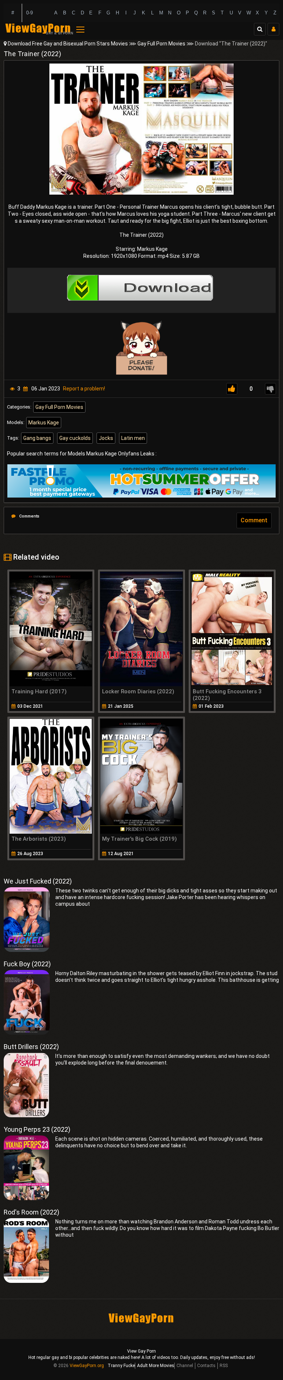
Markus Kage (43, 423)
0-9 (29, 13)
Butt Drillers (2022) (31, 1047)
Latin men (133, 438)
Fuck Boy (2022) (27, 964)
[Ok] (231, 388)
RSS (224, 1365)
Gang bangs (37, 438)
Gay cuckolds (75, 438)
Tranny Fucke (121, 1365)
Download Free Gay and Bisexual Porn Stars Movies (68, 44)
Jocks (106, 438)
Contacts (206, 1365)
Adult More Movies (155, 1365)
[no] (270, 388)
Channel (185, 1365)
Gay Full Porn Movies (161, 44)
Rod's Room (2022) (31, 1212)
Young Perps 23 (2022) (37, 1129)
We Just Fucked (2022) (38, 881)
